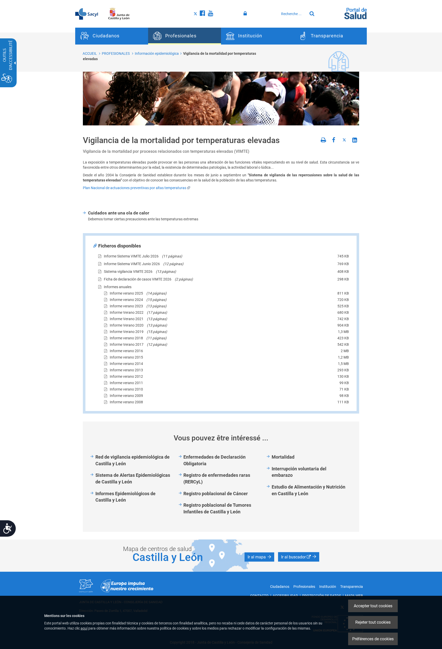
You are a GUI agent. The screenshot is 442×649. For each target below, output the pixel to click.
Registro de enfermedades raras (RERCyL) (216, 478)
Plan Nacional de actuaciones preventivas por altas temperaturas (134, 188)
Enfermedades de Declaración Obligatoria (214, 460)
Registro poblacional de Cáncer (215, 493)
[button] (259, 556)
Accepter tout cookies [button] (373, 605)
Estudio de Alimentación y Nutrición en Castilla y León (308, 490)
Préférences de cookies (373, 638)
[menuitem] (111, 36)
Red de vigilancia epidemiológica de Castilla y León (132, 460)
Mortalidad (283, 457)
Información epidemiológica (157, 53)
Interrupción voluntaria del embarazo (299, 472)
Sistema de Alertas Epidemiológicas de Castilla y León (132, 478)
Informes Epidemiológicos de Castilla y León (125, 497)
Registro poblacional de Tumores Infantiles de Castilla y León (217, 508)
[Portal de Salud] (355, 13)
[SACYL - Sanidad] (86, 14)
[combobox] (293, 14)
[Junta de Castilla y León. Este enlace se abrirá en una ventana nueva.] (118, 14)
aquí (84, 628)
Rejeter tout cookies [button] (373, 622)
